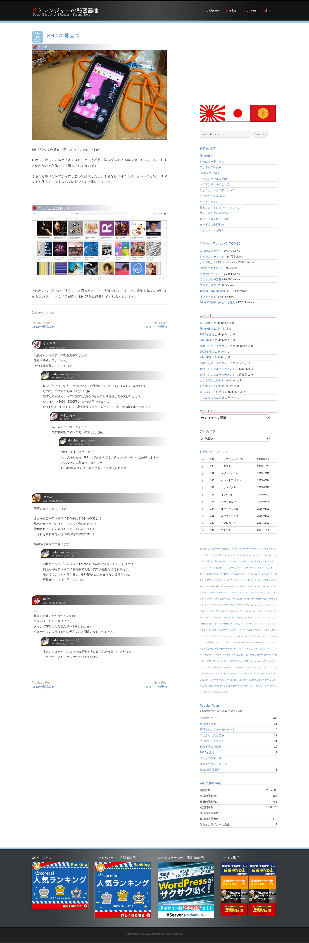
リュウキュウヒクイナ (258, 680)
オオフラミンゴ (232, 568)
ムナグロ (231, 673)
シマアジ (239, 605)
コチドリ (231, 599)
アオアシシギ (206, 549)
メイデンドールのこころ (215, 184)
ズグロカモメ (217, 617)
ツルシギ (207, 642)
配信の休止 (206, 155)
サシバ (203, 605)
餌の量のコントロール (213, 764)
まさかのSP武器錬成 (212, 195)
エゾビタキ (267, 555)
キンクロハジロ (231, 586)
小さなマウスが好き (212, 230)
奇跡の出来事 (208, 723)
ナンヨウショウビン (239, 642)
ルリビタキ (218, 686)
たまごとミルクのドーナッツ (217, 190)
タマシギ (265, 623)
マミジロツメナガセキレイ (232, 667)
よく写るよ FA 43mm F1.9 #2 (217, 262)
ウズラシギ (247, 555)
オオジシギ (231, 561)
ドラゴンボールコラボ (213, 178)
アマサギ (246, 549)
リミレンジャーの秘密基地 (65, 10)
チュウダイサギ (253, 630)
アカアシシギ (228, 549)
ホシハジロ (260, 661)
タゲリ (250, 623)
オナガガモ (236, 574)
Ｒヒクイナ (269, 686)
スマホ (50, 312)
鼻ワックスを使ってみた (215, 219)
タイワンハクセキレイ (225, 623)
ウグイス (237, 555)
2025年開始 (207, 334)
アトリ (238, 549)
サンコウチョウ (214, 605)
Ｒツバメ (259, 686)
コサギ (210, 599)
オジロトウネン (212, 574)
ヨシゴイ (243, 680)
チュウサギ (223, 630)
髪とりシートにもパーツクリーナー (221, 207)
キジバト (237, 580)
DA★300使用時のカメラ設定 (217, 302)
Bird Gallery (211, 10)
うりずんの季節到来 (212, 224)
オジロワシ (225, 574)
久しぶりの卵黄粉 (210, 167)
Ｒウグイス (238, 686)
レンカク (228, 686)
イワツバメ (227, 555)
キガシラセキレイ (224, 580)
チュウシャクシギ (237, 630)
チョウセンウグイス (209, 636)
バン (234, 655)
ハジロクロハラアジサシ (226, 649)
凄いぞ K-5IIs (208, 296)
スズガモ (261, 611)
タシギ (257, 623)
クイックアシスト (210, 201)
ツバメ (240, 636)
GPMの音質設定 (43, 327)
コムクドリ (241, 599)
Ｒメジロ (213, 692)
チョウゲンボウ (268, 630)
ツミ (259, 636)
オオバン (207, 568)
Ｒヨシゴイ (223, 692)
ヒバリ (260, 655)
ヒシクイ (241, 655)
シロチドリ (214, 611)
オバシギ (246, 574)
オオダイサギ (260, 561)
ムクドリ (222, 673)
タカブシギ (241, 623)
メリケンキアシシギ (220, 680)
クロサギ (261, 586)
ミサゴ (248, 667)
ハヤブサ (207, 655)
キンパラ (243, 586)
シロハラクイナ (236, 611)
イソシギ (204, 555)
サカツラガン (262, 599)
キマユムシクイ (269, 580)
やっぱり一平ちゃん (212, 161)
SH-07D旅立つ (63, 35)
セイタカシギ (230, 617)
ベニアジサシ (235, 661)
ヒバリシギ (269, 655)
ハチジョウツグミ (261, 649)
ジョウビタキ (250, 611)
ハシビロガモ (268, 642)
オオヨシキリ (263, 568)
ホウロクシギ (248, 661)
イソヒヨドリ (215, 555)
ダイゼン (213, 630)
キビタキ (257, 580)
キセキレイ (247, 580)
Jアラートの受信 (155, 327)
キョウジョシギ (207, 586)
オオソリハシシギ (245, 561)
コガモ (203, 599)
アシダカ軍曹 (208, 285)
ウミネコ (257, 555)
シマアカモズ (228, 605)
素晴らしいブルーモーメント (217, 368)
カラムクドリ (257, 574)
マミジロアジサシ (211, 667)
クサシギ (252, 586)
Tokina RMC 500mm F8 (214, 291)
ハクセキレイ (255, 642)
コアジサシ (244, 592)
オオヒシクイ (218, 568)
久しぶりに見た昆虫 (212, 391)
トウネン (216, 642)
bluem (222, 351)
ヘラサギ (224, 661)
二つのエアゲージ (210, 250)
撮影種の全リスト (210, 273)
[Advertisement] (238, 64)
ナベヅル (225, 642)
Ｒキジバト (249, 686)
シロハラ (224, 611)
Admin (267, 10)
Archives (250, 10)
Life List (231, 10)
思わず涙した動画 (210, 380)
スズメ (269, 611)
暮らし (221, 328)
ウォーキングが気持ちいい (216, 213)
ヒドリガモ (251, 655)
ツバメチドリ (250, 636)
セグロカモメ (243, 617)
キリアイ (219, 586)
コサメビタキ (220, 599)
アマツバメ (256, 549)
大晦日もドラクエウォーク (216, 346)
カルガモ (268, 574)
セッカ (253, 617)
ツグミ (233, 636)
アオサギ (217, 549)
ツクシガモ (224, 636)
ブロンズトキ (213, 661)
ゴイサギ (251, 599)
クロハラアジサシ (215, 592)
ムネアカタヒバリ (244, 673)
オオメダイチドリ (248, 568)
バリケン (227, 655)
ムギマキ (213, 673)
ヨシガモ (234, 680)
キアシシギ (210, 580)
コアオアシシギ (231, 592)
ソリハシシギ (263, 617)
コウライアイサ (257, 592)
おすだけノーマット (212, 256)
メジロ (256, 673)
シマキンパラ (250, 605)
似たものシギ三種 (210, 279)
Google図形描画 (210, 173)
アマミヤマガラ (269, 549)
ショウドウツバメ (265, 605)
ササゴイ (273, 599)
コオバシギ (270, 592)
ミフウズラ (257, 667)
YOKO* (48, 497)
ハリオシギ (217, 655)
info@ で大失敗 (209, 268)
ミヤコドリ (268, 667)
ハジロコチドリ (245, 649)
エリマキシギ (219, 561)
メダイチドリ (266, 673)
